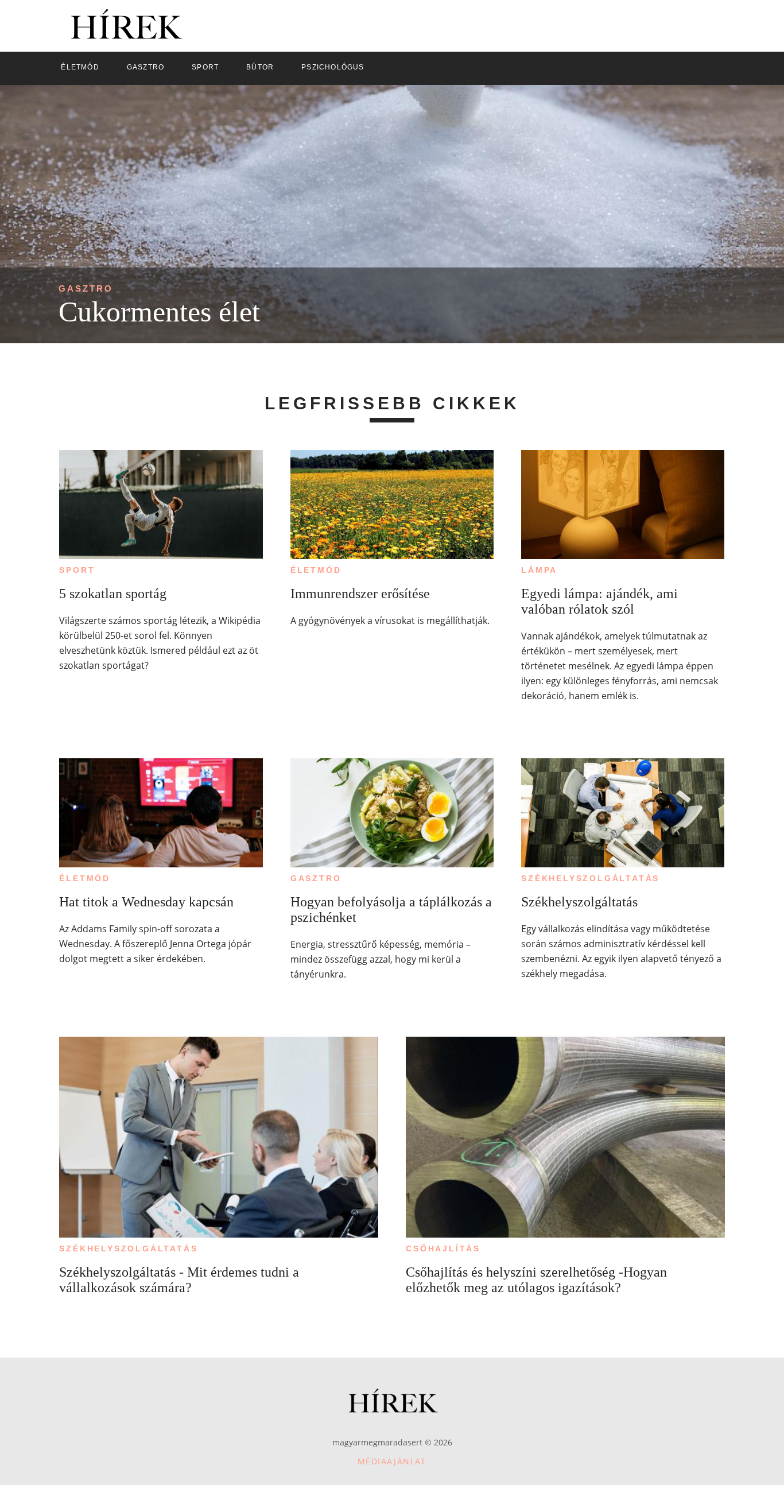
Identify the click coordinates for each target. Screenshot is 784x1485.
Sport (77, 570)
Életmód (315, 570)
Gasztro (86, 288)
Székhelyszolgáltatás (590, 878)
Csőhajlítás (443, 1248)
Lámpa (539, 570)
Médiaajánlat (392, 1461)
